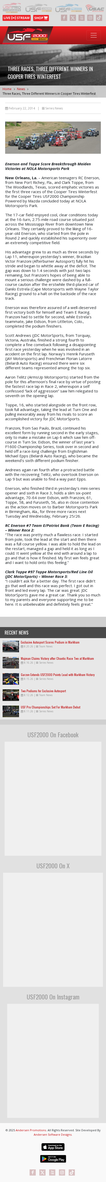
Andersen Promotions (31, 1130)
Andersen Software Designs (53, 1134)
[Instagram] (90, 18)
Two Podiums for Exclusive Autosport (43, 691)
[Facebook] (64, 18)
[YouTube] (81, 18)
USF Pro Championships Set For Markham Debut (50, 707)
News (21, 89)
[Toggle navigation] (93, 35)
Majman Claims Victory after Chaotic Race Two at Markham (57, 658)
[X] (73, 18)
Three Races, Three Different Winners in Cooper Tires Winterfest (49, 93)
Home (7, 89)
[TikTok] (99, 18)
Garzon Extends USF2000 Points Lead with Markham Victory (58, 674)
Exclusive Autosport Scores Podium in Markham (50, 642)
